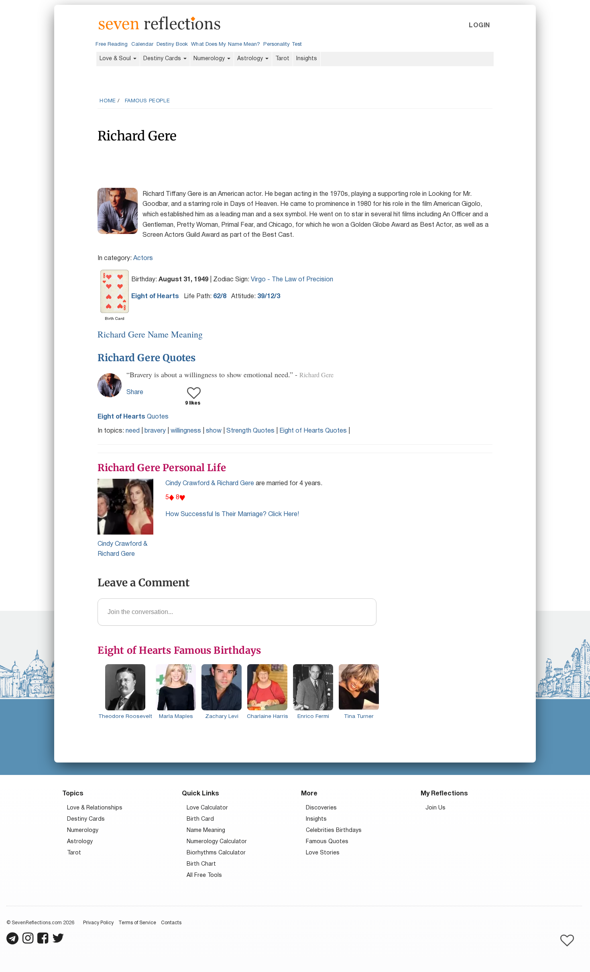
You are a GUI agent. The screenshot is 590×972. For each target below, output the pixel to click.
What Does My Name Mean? (225, 44)
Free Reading (112, 44)
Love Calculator (207, 808)
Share (134, 392)
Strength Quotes (250, 431)
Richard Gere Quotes (146, 358)
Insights (306, 58)
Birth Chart (201, 864)
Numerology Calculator (217, 841)
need (133, 431)
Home (108, 101)
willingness (186, 431)
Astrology (250, 58)
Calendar (142, 44)
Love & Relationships (94, 808)
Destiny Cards (163, 58)
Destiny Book (172, 44)
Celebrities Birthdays (334, 830)
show (214, 431)
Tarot (282, 58)
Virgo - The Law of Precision (292, 280)
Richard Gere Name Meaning (150, 334)
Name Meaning (206, 830)
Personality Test (282, 44)
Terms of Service (137, 923)
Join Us (435, 808)
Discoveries (321, 808)
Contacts (171, 923)
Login (479, 25)
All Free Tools (204, 875)
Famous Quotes (327, 841)
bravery (155, 431)
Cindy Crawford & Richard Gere (209, 483)
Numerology (209, 58)
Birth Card (200, 819)
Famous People (147, 101)
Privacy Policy (98, 923)
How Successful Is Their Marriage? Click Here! (232, 514)
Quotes (133, 417)
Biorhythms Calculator (216, 853)
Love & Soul (116, 58)
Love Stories (323, 853)
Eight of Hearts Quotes (313, 431)
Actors (143, 258)
